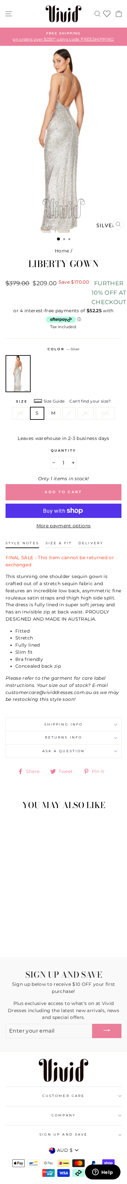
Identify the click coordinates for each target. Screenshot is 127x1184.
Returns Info (63, 737)
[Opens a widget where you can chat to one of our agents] (102, 1173)
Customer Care (63, 1096)
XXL (105, 413)
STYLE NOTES (22, 543)
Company (63, 1115)
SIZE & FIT (59, 543)
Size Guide (54, 401)
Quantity (63, 450)
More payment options (63, 525)
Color (63, 349)
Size (21, 401)
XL (86, 413)
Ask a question (63, 751)
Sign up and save (63, 1134)
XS (20, 413)
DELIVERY (90, 543)
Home (62, 250)
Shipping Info (63, 724)
